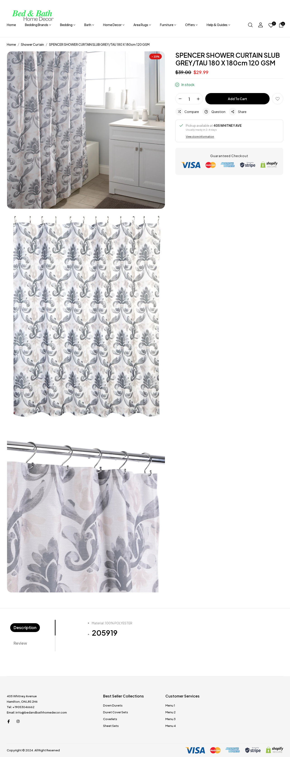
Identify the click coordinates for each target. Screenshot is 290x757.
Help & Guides (217, 25)
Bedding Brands (36, 25)
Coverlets (110, 719)
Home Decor (112, 25)
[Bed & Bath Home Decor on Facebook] (8, 721)
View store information (200, 136)
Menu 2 (170, 712)
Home (11, 25)
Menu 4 (170, 726)
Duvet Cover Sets (115, 712)
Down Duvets (113, 705)
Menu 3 (170, 719)
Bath (87, 25)
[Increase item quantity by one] (198, 99)
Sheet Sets (111, 726)
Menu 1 (170, 705)
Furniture (166, 25)
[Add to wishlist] (277, 98)
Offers (190, 25)
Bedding (66, 25)
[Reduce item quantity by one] (180, 99)
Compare (191, 112)
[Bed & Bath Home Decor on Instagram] (18, 721)
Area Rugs (140, 25)
